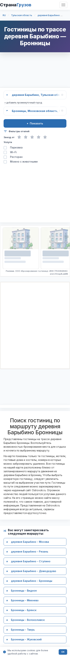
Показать (36, 123)
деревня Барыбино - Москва (30, 541)
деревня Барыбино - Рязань (29, 551)
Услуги (8, 142)
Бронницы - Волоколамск (28, 620)
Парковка (16, 147)
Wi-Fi (13, 152)
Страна (15, 4)
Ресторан (16, 157)
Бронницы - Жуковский (26, 639)
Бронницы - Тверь (23, 629)
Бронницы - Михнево (25, 600)
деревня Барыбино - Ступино (30, 561)
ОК (63, 651)
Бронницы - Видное (24, 590)
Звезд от (9, 137)
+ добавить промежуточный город (23, 102)
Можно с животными (24, 161)
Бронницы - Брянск (23, 610)
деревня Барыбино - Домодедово (33, 571)
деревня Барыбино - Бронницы (31, 581)
